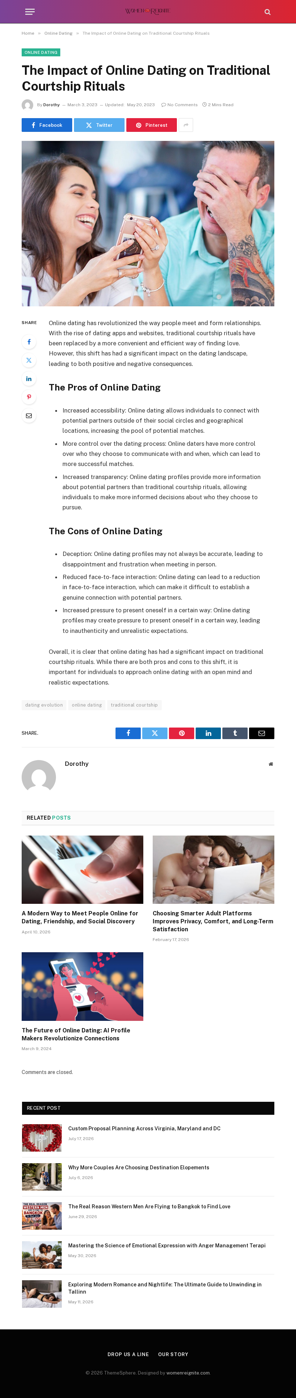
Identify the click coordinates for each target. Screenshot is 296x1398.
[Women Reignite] (148, 11)
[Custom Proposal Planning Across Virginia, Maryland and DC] (42, 1138)
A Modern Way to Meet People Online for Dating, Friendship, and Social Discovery (80, 917)
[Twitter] (29, 360)
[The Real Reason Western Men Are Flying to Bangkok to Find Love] (42, 1216)
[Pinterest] (29, 397)
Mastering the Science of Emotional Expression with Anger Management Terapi (167, 1245)
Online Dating (41, 52)
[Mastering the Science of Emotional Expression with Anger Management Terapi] (42, 1255)
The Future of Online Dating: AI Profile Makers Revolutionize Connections (76, 1034)
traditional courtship (134, 705)
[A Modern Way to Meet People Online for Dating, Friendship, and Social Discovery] (82, 870)
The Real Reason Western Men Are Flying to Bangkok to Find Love (149, 1206)
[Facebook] (29, 342)
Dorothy (51, 104)
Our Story (173, 1354)
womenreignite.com (188, 1373)
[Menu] (30, 12)
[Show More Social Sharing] (186, 125)
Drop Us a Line (128, 1354)
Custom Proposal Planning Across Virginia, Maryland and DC (144, 1128)
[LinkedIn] (29, 378)
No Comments (182, 104)
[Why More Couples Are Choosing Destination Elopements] (42, 1177)
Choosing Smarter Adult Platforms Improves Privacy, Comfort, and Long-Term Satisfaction (213, 921)
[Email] (29, 415)
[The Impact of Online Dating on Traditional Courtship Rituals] (148, 223)
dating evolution (44, 705)
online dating (87, 705)
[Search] (267, 12)
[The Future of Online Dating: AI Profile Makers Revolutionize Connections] (82, 986)
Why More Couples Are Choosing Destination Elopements (138, 1167)
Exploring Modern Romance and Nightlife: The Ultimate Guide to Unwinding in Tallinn (165, 1288)
